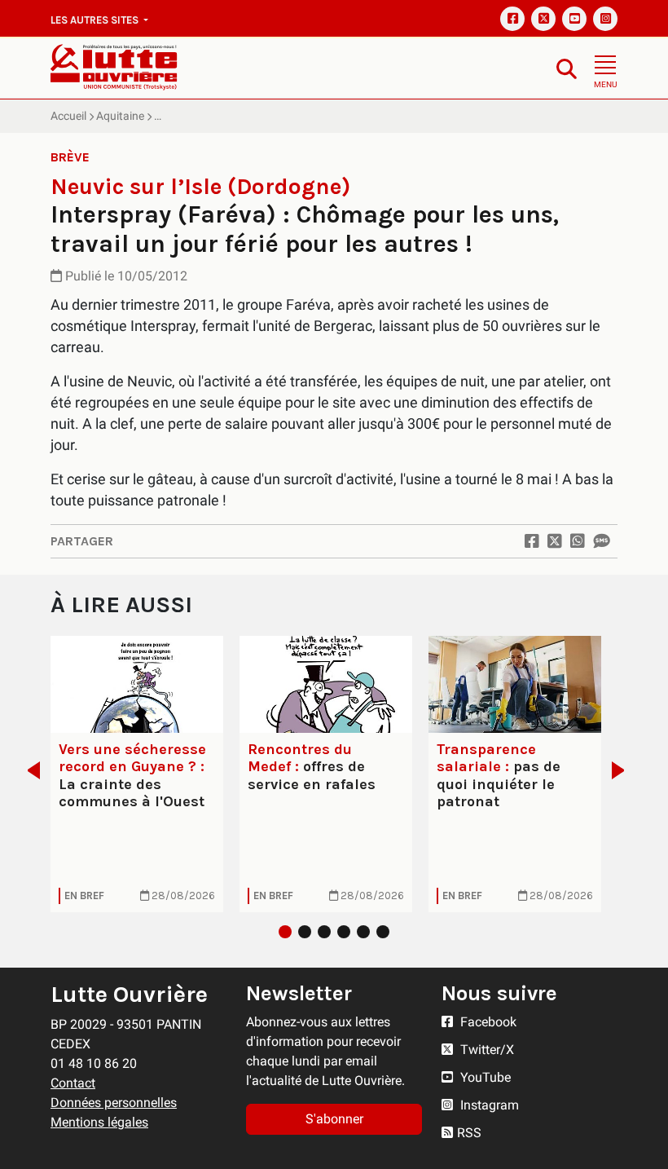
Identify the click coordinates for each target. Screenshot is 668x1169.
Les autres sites (96, 20)
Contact (73, 1083)
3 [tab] (324, 931)
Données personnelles (114, 1102)
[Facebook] (512, 19)
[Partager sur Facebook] (532, 541)
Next (623, 770)
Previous (29, 770)
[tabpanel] (137, 774)
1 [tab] (285, 931)
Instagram (488, 1105)
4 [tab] (343, 931)
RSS (469, 1132)
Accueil (68, 115)
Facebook (486, 1022)
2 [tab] (304, 931)
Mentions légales (99, 1122)
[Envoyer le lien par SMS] (601, 541)
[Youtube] (574, 19)
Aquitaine (120, 115)
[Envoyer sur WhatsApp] (577, 541)
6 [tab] (382, 931)
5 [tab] (363, 931)
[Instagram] (605, 19)
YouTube (484, 1077)
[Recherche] (566, 68)
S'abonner (334, 1119)
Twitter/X (485, 1049)
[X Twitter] (543, 19)
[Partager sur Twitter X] (554, 541)
